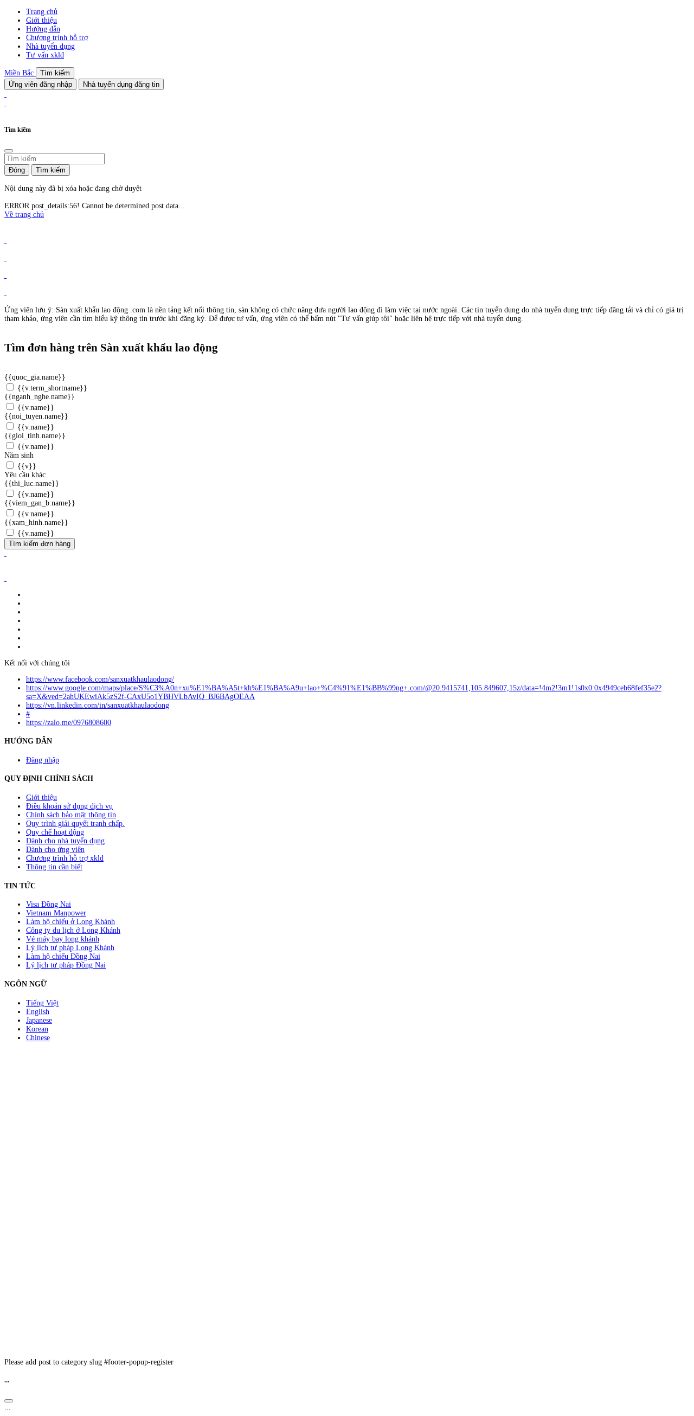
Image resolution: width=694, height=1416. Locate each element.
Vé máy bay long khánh (62, 939)
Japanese (39, 1020)
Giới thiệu (41, 20)
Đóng (17, 170)
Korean (37, 1029)
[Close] (8, 150)
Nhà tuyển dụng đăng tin (121, 84)
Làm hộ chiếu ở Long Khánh (70, 922)
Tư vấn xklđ (45, 55)
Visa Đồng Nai (48, 904)
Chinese (38, 1038)
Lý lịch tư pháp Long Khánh (70, 948)
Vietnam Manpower (56, 913)
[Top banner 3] (5, 103)
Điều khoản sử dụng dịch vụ (69, 806)
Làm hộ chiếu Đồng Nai (63, 956)
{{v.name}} (34, 407)
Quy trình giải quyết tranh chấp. (75, 823)
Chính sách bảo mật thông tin (71, 815)
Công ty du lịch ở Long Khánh (73, 930)
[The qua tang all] (5, 258)
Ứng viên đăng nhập (40, 84)
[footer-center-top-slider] (5, 240)
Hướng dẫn (43, 29)
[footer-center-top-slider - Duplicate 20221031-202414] (5, 275)
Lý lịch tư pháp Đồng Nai (66, 965)
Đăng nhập (42, 760)
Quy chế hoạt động (55, 832)
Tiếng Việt (42, 1003)
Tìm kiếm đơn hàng (39, 544)
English (37, 1012)
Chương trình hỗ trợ (57, 38)
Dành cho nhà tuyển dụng (65, 841)
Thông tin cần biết (54, 867)
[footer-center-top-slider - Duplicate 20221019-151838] (5, 293)
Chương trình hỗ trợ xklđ (65, 858)
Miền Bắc (20, 73)
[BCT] (5, 578)
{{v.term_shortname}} (51, 388)
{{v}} (25, 466)
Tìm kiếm (55, 73)
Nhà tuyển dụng (50, 46)
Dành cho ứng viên (55, 849)
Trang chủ (41, 12)
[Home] (5, 94)
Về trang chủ (24, 214)
